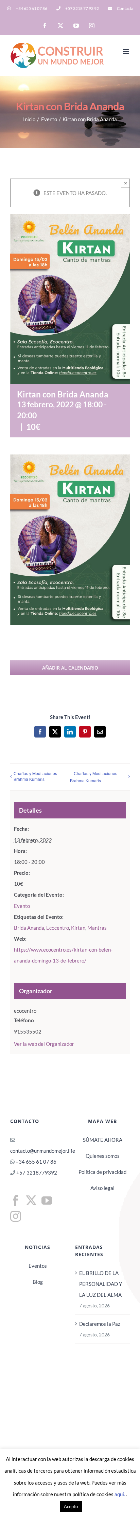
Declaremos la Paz (99, 1324)
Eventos (38, 1266)
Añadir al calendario (70, 668)
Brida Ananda (29, 928)
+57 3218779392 (36, 1172)
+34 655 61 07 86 (36, 1162)
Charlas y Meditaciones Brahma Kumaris (35, 776)
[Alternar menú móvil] (126, 51)
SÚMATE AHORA (102, 1140)
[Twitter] (31, 1200)
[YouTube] (46, 1200)
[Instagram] (15, 1216)
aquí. (120, 1494)
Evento (22, 906)
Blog (38, 1282)
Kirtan (78, 928)
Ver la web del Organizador (44, 1044)
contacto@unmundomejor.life (42, 1151)
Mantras (97, 928)
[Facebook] (15, 1200)
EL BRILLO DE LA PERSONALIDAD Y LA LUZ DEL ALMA (100, 1284)
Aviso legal (102, 1188)
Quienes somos (103, 1156)
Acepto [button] (71, 1506)
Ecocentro (57, 928)
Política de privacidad (102, 1172)
